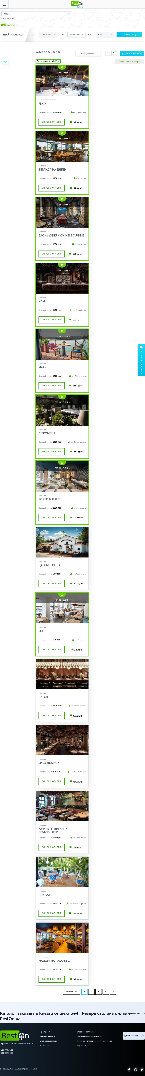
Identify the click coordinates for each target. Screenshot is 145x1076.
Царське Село (49, 565)
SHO (41, 631)
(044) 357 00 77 (6, 1050)
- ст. (75, 112)
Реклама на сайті (47, 1036)
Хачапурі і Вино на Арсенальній (53, 830)
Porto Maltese (50, 499)
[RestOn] (5, 25)
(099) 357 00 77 (6, 1053)
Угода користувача (85, 1032)
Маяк (42, 367)
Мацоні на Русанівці (55, 960)
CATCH (43, 697)
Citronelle (47, 433)
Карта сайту (82, 1045)
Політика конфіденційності (89, 1036)
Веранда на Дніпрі (53, 169)
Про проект (45, 1032)
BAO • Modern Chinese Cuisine (61, 235)
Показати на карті (133, 53)
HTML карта (45, 1045)
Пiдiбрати (128, 34)
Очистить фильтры (129, 61)
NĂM (42, 301)
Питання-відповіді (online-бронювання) (94, 1041)
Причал (44, 894)
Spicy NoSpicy (49, 763)
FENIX (12, 18)
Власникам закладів (48, 1041)
